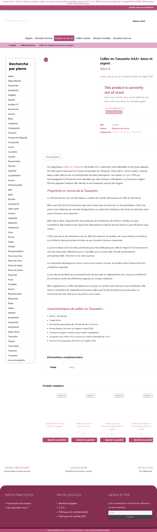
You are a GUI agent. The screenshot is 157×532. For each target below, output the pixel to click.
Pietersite (12, 275)
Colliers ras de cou (121, 132)
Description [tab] (52, 157)
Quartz (11, 289)
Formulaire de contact (19, 503)
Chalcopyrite (14, 128)
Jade (10, 189)
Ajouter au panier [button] (57, 440)
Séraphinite (13, 317)
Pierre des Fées (15, 256)
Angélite (12, 95)
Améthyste (13, 90)
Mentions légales (68, 503)
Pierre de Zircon (15, 270)
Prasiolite (12, 284)
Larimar (11, 213)
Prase (10, 279)
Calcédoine (13, 123)
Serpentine (13, 322)
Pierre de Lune (15, 260)
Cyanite (11, 156)
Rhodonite (13, 298)
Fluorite (11, 166)
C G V (62, 508)
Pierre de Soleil (15, 265)
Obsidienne (13, 227)
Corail (10, 147)
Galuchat (12, 170)
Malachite (12, 222)
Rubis (10, 303)
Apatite (11, 99)
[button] (105, 140)
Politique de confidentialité (73, 512)
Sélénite (11, 312)
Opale (11, 241)
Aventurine (13, 109)
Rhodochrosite (15, 293)
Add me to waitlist (114, 112)
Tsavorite (12, 350)
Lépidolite (12, 218)
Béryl (10, 118)
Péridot (11, 246)
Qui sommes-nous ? (17, 508)
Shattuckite (13, 327)
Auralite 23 (13, 104)
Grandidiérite (14, 175)
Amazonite (13, 85)
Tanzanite (136, 132)
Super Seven (14, 331)
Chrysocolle (13, 142)
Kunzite (11, 199)
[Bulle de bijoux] (4, 45)
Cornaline (12, 151)
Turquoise (12, 355)
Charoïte (12, 132)
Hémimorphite (15, 185)
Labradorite (13, 204)
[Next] (151, 386)
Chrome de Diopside (17, 137)
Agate (11, 76)
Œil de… (12, 237)
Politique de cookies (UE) (72, 516)
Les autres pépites (16, 360)
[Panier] (150, 21)
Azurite (11, 114)
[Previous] (147, 386)
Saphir (11, 308)
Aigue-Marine (14, 80)
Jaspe (10, 194)
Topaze (11, 341)
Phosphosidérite (15, 251)
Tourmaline (13, 346)
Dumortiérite (14, 161)
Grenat (11, 180)
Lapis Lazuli (13, 208)
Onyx (10, 232)
